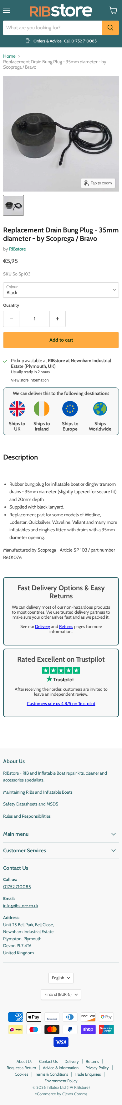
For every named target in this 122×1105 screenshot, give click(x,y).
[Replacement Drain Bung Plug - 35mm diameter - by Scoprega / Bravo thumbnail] (13, 205)
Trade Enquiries (88, 1074)
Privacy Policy (97, 1067)
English (58, 977)
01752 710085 (17, 886)
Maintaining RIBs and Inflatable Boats (38, 792)
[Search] (110, 28)
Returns (66, 626)
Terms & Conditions (51, 1074)
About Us (24, 1061)
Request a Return (21, 1067)
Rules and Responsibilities (27, 816)
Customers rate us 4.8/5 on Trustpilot (61, 703)
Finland (58, 994)
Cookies (21, 1074)
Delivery (42, 626)
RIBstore (17, 249)
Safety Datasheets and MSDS (30, 804)
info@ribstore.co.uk (20, 905)
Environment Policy (61, 1080)
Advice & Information (61, 1067)
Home (9, 56)
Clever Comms (74, 1093)
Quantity (11, 305)
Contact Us (48, 1061)
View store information (30, 380)
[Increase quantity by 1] (58, 319)
